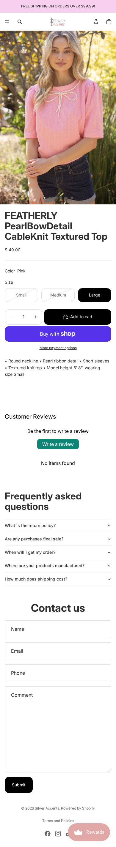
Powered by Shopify (78, 808)
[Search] (19, 21)
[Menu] (7, 22)
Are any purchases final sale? (34, 538)
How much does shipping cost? (36, 578)
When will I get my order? (30, 552)
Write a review (58, 444)
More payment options (58, 348)
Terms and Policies (58, 820)
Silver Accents (47, 808)
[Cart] (108, 21)
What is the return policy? (30, 525)
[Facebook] (47, 833)
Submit (19, 784)
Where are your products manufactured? (44, 565)
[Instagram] (58, 833)
